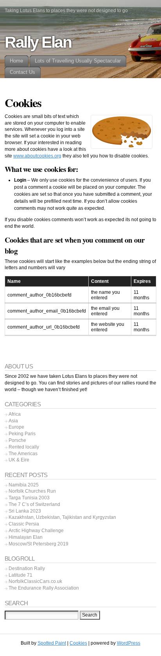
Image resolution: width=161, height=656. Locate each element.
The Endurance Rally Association (44, 588)
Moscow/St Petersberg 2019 (38, 544)
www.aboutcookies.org (37, 156)
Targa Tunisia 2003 (29, 497)
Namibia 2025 (24, 485)
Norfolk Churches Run (32, 491)
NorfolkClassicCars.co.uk (35, 581)
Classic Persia (24, 524)
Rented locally (24, 447)
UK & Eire (19, 460)
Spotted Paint (52, 643)
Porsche (17, 440)
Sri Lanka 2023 (25, 511)
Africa (15, 414)
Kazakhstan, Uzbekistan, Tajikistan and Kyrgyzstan (62, 517)
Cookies (78, 643)
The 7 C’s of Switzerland (34, 504)
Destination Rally (27, 568)
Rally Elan (38, 42)
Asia (13, 421)
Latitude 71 (20, 575)
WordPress (128, 643)
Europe (16, 427)
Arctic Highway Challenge (36, 530)
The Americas (23, 453)
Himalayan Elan (26, 537)
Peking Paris (22, 433)
